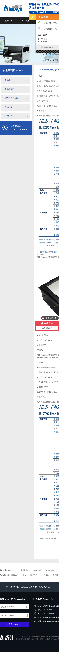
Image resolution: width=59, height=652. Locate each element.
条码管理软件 (10, 89)
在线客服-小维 (50, 29)
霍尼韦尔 (33, 575)
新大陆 (55, 575)
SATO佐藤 (45, 575)
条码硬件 (8, 80)
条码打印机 (25, 570)
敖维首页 (8, 21)
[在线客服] (32, 17)
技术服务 (8, 116)
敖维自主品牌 (13, 575)
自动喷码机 (9, 70)
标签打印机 (12, 570)
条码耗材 (8, 107)
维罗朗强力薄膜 (11, 98)
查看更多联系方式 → (43, 587)
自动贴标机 (37, 570)
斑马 (24, 575)
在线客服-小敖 (50, 23)
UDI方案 (25, 21)
